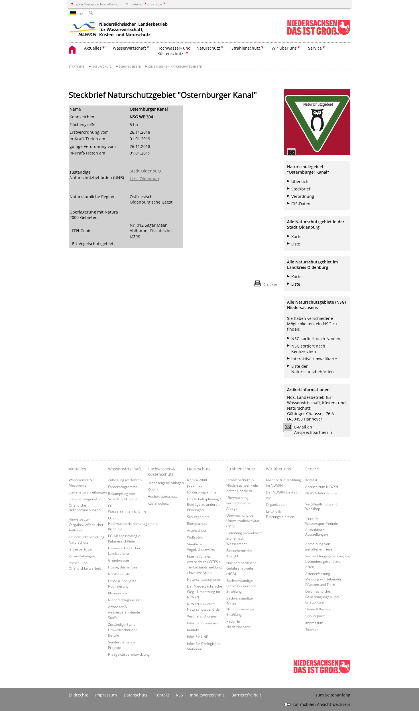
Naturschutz (102, 66)
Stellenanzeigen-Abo (85, 499)
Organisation (276, 504)
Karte (296, 236)
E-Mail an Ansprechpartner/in (313, 429)
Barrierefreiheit (246, 695)
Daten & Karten (317, 609)
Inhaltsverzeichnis (207, 695)
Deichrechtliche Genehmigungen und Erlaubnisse (322, 596)
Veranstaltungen (82, 556)
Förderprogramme (123, 486)
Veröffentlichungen (202, 616)
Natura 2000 (197, 480)
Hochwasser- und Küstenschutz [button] (174, 50)
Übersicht (300, 181)
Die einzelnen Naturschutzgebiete (175, 66)
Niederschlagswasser (125, 600)
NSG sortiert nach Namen (315, 338)
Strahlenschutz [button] (245, 48)
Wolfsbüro (195, 537)
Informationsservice (203, 623)
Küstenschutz (158, 503)
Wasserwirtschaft (124, 469)
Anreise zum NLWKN (321, 486)
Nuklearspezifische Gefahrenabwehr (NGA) (241, 568)
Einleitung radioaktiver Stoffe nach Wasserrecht (244, 538)
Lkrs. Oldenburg (145, 178)
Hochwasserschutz (163, 496)
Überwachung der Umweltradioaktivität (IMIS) (242, 520)
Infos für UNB (197, 636)
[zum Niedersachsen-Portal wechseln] (318, 33)
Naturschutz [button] (208, 48)
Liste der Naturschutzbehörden (312, 368)
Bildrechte (78, 695)
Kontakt (193, 629)
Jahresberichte (80, 549)
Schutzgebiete (130, 66)
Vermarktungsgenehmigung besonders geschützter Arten (327, 561)
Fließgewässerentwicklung (129, 654)
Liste (295, 244)
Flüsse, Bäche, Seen (123, 567)
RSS (179, 695)
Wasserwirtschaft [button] (129, 48)
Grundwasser (118, 560)
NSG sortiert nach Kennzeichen (308, 348)
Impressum (314, 622)
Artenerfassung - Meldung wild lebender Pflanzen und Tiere (323, 579)
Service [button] (315, 48)
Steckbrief (300, 189)
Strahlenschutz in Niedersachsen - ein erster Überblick (242, 485)
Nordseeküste (119, 574)
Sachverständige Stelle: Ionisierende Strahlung (241, 586)
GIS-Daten (300, 203)
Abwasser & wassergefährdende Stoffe (124, 612)
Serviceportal (315, 616)
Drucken (270, 284)
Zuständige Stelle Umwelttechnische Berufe (122, 629)
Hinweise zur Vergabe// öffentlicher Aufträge (86, 524)
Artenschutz (196, 530)
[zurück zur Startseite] (118, 30)
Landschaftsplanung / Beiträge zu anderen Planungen (204, 504)
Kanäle (153, 489)
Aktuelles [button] (92, 48)
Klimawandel (118, 593)
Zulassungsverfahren (125, 480)
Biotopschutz (197, 523)
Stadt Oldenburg (146, 171)
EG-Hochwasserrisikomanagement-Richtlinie (133, 523)
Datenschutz (136, 695)
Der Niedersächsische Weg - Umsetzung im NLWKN (204, 591)
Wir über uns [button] (284, 48)
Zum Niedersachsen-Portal (97, 4)
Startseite (76, 66)
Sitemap (311, 629)
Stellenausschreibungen (88, 492)
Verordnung (302, 196)
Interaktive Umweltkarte (314, 358)
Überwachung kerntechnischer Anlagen (239, 503)
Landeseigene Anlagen (166, 482)
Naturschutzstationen (204, 579)
